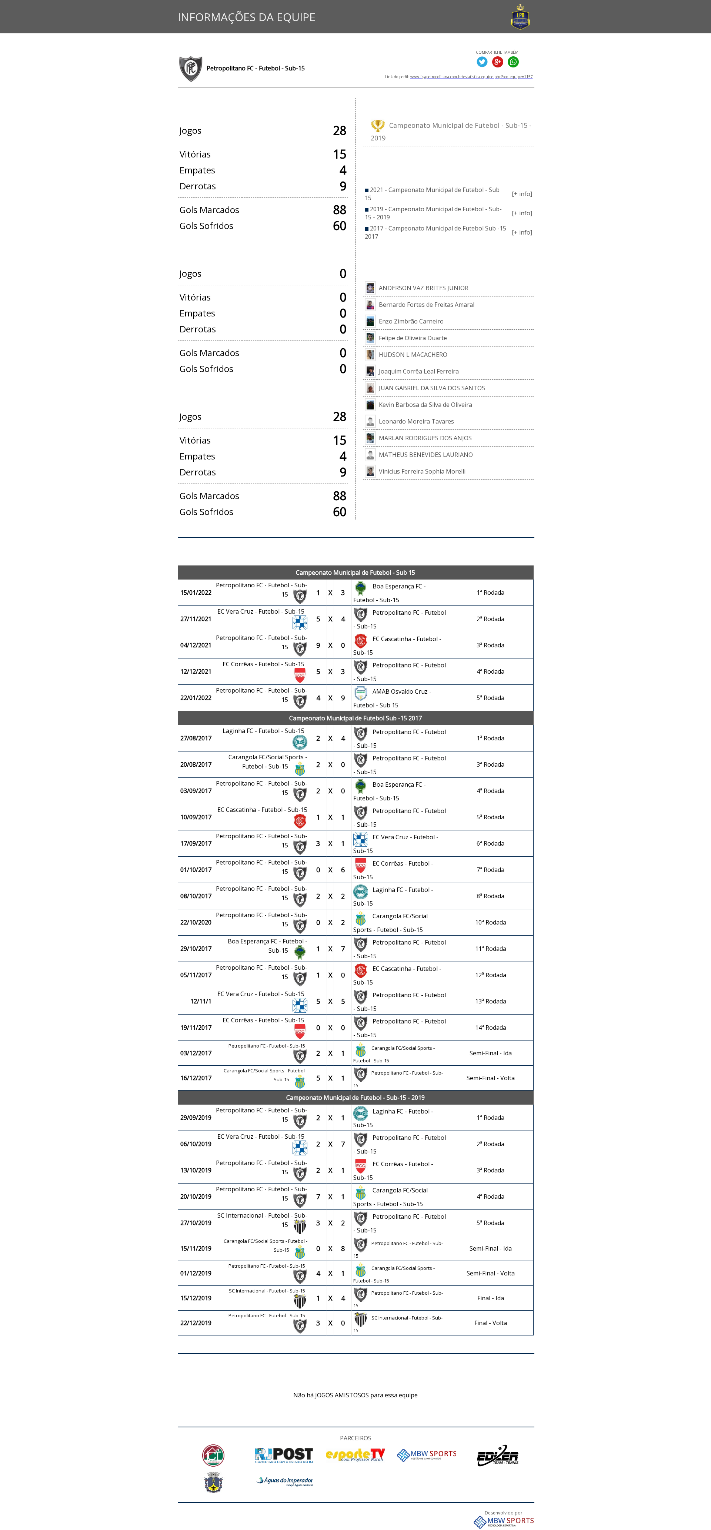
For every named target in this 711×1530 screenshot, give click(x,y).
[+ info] (522, 194)
